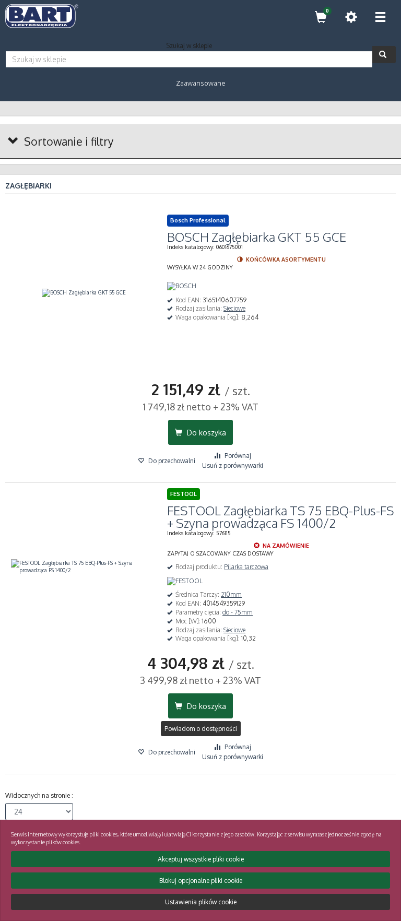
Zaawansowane (201, 83)
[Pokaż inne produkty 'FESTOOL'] (185, 581)
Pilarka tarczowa (246, 567)
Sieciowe (234, 308)
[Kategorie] (380, 17)
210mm (231, 594)
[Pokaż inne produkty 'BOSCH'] (181, 286)
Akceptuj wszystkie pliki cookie (201, 859)
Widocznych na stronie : (39, 795)
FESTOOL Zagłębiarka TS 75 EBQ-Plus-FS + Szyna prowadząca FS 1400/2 (280, 516)
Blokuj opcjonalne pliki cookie (200, 880)
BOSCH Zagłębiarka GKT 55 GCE (256, 237)
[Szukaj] (384, 54)
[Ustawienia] (351, 17)
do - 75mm (237, 612)
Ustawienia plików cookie (201, 902)
